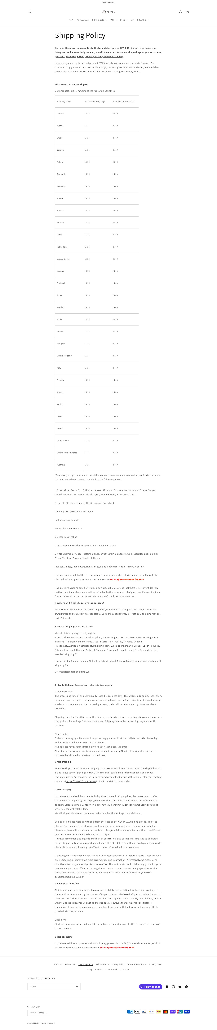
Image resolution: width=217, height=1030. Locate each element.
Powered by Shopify (47, 1023)
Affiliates (99, 969)
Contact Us (70, 964)
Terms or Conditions (137, 964)
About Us (58, 964)
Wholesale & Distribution (117, 969)
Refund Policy (102, 964)
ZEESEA (36, 1023)
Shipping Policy (85, 964)
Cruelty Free (155, 964)
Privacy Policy (118, 964)
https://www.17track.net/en (81, 781)
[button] (30, 12)
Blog (89, 969)
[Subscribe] (77, 986)
